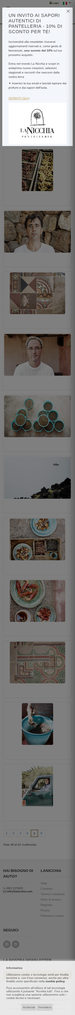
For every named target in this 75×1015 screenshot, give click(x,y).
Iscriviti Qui (19, 98)
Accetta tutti (29, 1007)
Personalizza (44, 1007)
